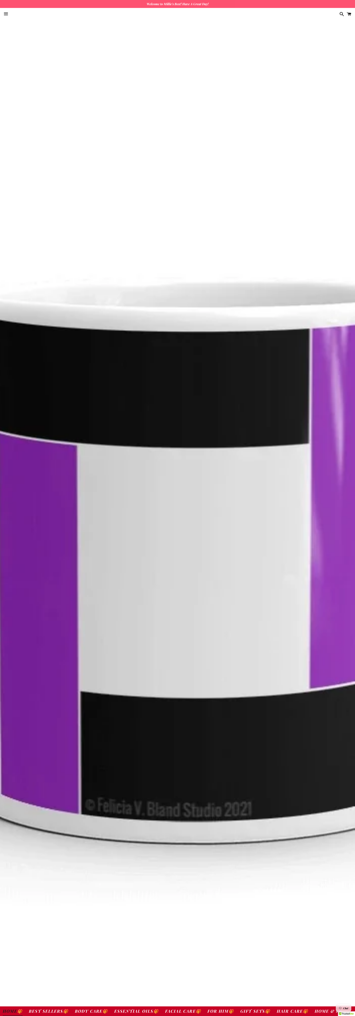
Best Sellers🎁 (49, 1011)
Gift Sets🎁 (255, 1011)
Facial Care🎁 (183, 1011)
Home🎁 (13, 1011)
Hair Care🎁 (292, 1011)
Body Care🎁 (91, 1011)
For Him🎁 (220, 1011)
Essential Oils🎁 (136, 1011)
